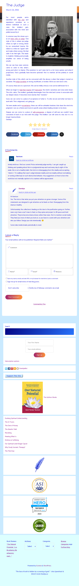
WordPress (47, 565)
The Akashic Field (11, 429)
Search (7, 326)
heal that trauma (25, 90)
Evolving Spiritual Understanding (16, 418)
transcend (38, 90)
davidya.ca (39, 505)
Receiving (8, 432)
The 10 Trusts (9, 422)
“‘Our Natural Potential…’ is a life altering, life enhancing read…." (12, 550)
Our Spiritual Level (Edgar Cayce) (16, 443)
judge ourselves (21, 81)
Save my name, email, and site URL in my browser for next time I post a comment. (32, 278)
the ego (21, 19)
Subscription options (12, 361)
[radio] (31, 125)
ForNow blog (65, 547)
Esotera (39, 565)
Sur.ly (43, 510)
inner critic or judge (18, 38)
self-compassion (38, 112)
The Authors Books (50, 397)
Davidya (22, 188)
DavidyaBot (23, 368)
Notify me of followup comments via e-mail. (44, 288)
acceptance (26, 105)
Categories (46, 541)
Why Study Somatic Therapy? (15, 447)
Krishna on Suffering (12, 440)
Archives (28, 541)
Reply (71, 156)
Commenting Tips (39, 304)
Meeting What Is (10, 436)
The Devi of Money (11, 425)
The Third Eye (9, 451)
